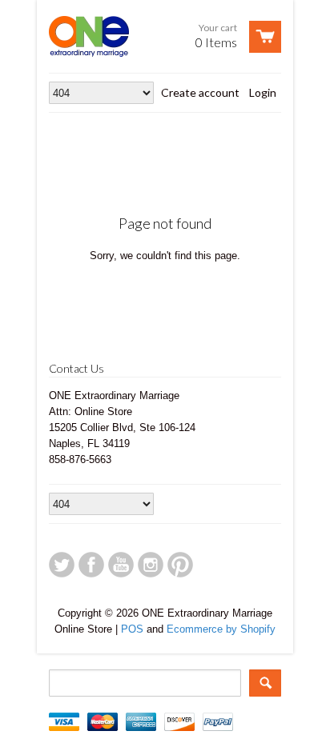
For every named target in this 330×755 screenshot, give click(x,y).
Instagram (150, 564)
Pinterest (180, 564)
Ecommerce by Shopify (221, 629)
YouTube (121, 564)
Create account (200, 92)
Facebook (91, 564)
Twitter (61, 564)
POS (132, 629)
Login (262, 92)
